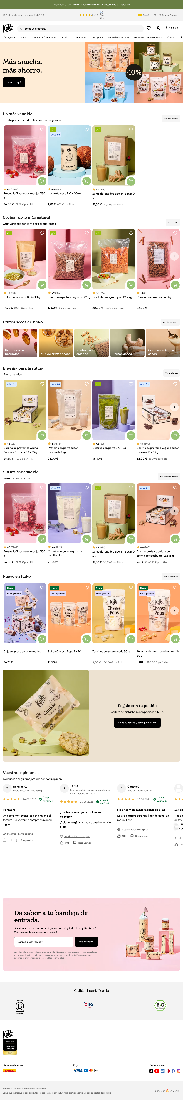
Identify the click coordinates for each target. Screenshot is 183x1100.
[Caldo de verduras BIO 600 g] (25, 269)
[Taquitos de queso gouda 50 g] (113, 623)
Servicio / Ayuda (169, 15)
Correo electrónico (30, 942)
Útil (10, 840)
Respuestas (27, 840)
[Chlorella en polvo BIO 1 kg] (113, 420)
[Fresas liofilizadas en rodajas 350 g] (25, 165)
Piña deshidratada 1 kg (139, 790)
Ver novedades (171, 576)
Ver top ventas (171, 118)
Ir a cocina (173, 222)
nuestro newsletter (76, 4)
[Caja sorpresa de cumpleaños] (25, 623)
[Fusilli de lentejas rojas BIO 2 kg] (113, 269)
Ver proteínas (171, 373)
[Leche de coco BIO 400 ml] (69, 165)
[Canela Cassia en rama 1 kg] (158, 269)
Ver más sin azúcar (169, 476)
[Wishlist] (149, 28)
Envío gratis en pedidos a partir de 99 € (25, 15)
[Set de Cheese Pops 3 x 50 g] (69, 623)
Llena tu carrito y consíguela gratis (137, 722)
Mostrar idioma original (20, 833)
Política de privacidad (55, 958)
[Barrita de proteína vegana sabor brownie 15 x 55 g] (158, 420)
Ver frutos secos (170, 322)
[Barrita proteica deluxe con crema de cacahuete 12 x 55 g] (158, 523)
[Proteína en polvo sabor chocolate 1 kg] (69, 420)
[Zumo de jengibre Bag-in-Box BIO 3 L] (113, 165)
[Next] (181, 37)
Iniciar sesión (86, 941)
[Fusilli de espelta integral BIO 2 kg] (69, 269)
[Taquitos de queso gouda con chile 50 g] (158, 623)
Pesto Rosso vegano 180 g (27, 790)
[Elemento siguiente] (174, 256)
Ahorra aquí (14, 82)
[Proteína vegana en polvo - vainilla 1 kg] (69, 523)
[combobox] (80, 28)
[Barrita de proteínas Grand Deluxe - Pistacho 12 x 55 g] (25, 420)
